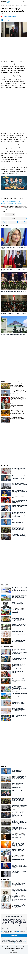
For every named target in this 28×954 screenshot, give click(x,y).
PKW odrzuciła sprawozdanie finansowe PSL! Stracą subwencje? (13, 292)
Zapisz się (14, 935)
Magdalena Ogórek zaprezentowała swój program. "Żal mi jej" (13, 248)
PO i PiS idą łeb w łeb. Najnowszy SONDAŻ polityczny (13, 313)
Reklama (13, 946)
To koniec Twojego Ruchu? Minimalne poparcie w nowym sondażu (13, 335)
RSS (20, 950)
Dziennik (2, 5)
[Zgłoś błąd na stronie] (24, 222)
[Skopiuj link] (17, 222)
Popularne (15, 381)
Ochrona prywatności (10, 948)
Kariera (18, 946)
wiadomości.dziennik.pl (10, 5)
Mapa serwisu (19, 948)
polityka (17, 5)
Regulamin (23, 946)
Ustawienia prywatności (12, 950)
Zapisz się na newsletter (9, 20)
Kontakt (4, 946)
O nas (8, 946)
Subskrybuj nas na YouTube (10, 16)
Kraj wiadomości (23, 381)
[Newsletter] (4, 222)
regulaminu (18, 931)
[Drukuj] (11, 222)
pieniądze (8, 214)
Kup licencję (15, 209)
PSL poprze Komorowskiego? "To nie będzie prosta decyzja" (13, 270)
